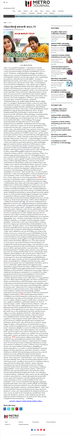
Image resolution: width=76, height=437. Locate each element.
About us (21, 422)
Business (24, 13)
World (36, 11)
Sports (41, 11)
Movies (48, 11)
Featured (55, 28)
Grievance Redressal (23, 424)
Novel (46, 13)
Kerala (19, 11)
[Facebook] (32, 430)
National (26, 11)
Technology (31, 13)
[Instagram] (38, 430)
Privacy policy (35, 422)
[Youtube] (41, 430)
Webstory (52, 13)
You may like (56, 105)
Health (53, 11)
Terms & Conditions (51, 422)
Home (14, 11)
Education (39, 13)
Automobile (61, 11)
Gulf (31, 11)
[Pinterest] (44, 430)
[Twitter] (35, 430)
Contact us (7, 424)
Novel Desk (8, 29)
